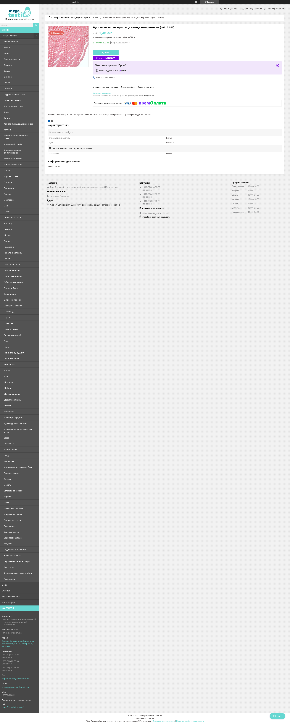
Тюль (6, 346)
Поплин (7, 258)
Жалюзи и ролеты (12, 555)
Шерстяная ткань (12, 399)
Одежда (7, 479)
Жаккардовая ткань (13, 106)
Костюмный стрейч (13, 144)
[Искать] (36, 25)
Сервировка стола (13, 537)
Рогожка (8, 182)
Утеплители (9, 364)
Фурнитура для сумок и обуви (18, 573)
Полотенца (9, 443)
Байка (7, 47)
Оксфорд (8, 229)
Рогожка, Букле (11, 288)
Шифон (7, 388)
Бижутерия (9, 567)
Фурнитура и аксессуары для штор (18, 430)
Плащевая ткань (12, 270)
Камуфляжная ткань (13, 164)
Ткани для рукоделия (14, 352)
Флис (6, 376)
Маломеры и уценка (13, 417)
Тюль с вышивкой (12, 335)
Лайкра (7, 194)
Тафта (7, 317)
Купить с (100, 58)
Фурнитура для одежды (15, 423)
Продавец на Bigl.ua (145, 718)
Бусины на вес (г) (92, 17)
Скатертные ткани (13, 305)
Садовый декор (11, 532)
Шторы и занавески (13, 490)
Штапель (8, 382)
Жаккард (8, 223)
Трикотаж (8, 323)
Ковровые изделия (13, 514)
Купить (105, 52)
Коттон (7, 129)
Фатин (7, 370)
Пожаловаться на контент (164, 721)
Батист (7, 53)
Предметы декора (12, 520)
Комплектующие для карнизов (19, 123)
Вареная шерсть (12, 59)
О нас (4, 584)
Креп (6, 112)
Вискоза (8, 76)
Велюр (7, 71)
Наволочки (9, 461)
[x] (52, 121)
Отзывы (6, 590)
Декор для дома (11, 473)
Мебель (7, 484)
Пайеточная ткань (13, 252)
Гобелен (8, 88)
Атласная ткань (11, 41)
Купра (7, 118)
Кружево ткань (11, 176)
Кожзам (7, 170)
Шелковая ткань (12, 394)
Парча (7, 241)
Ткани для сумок (11, 358)
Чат (280, 716)
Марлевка (9, 199)
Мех (6, 205)
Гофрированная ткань (14, 94)
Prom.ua (158, 716)
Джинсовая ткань (12, 100)
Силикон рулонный (13, 299)
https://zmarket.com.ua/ (13, 707)
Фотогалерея (8, 602)
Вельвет (8, 65)
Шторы (7, 405)
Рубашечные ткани (13, 282)
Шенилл (7, 235)
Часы (6, 502)
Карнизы (8, 496)
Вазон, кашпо (10, 449)
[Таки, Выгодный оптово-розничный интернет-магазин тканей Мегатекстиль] (19, 12)
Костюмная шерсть (13, 158)
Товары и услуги (9, 35)
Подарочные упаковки (15, 549)
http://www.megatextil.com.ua (15, 678)
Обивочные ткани (12, 217)
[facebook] (49, 121)
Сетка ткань (10, 294)
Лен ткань (9, 188)
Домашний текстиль (13, 508)
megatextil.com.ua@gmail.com (15, 687)
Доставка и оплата (11, 596)
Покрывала (9, 579)
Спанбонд (8, 311)
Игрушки (8, 543)
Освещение (9, 526)
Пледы (7, 455)
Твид (6, 341)
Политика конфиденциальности (190, 721)
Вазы (6, 437)
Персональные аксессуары (17, 561)
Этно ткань (9, 411)
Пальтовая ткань (12, 264)
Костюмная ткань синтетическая (12, 151)
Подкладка (9, 247)
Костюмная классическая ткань (16, 137)
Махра (7, 211)
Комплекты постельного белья (19, 467)
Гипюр (7, 82)
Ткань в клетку (11, 329)
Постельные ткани (13, 276)
